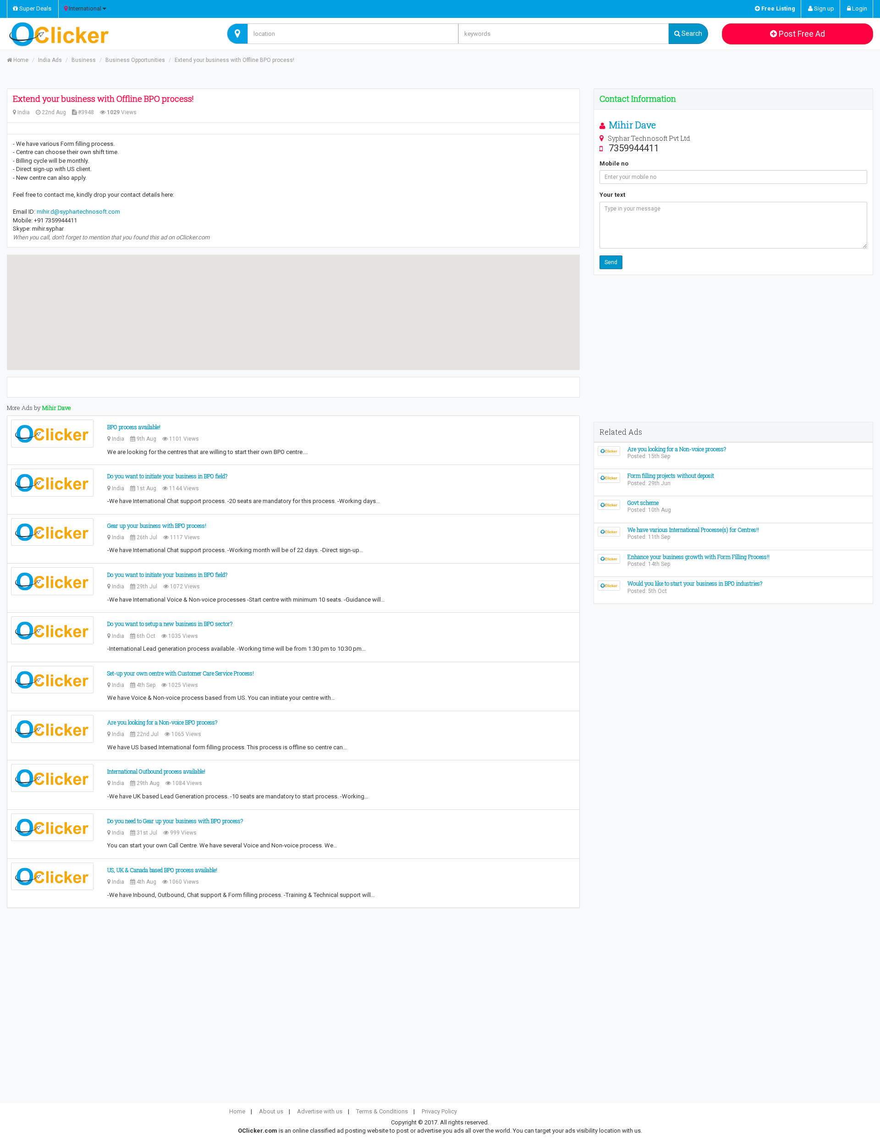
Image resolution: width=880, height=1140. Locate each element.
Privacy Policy (439, 1111)
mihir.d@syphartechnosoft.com (78, 211)
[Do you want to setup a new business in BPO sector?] (52, 630)
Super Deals (34, 8)
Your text (612, 194)
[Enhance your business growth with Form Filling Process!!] (609, 558)
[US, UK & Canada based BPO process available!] (52, 877)
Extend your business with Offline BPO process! (234, 60)
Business (84, 60)
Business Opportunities (135, 60)
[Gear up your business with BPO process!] (52, 532)
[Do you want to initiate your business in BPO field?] (52, 483)
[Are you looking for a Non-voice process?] (609, 450)
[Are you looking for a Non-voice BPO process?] (52, 729)
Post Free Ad (801, 34)
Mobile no (614, 163)
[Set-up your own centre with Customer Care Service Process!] (52, 680)
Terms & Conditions (382, 1111)
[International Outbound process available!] (52, 778)
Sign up (823, 8)
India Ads (50, 60)
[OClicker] (110, 34)
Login (859, 8)
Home (20, 60)
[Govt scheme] (609, 504)
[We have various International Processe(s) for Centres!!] (609, 531)
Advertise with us (319, 1111)
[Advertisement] (733, 348)
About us (271, 1111)
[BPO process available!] (52, 434)
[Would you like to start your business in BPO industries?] (609, 585)
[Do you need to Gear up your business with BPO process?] (52, 827)
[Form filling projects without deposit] (609, 477)
